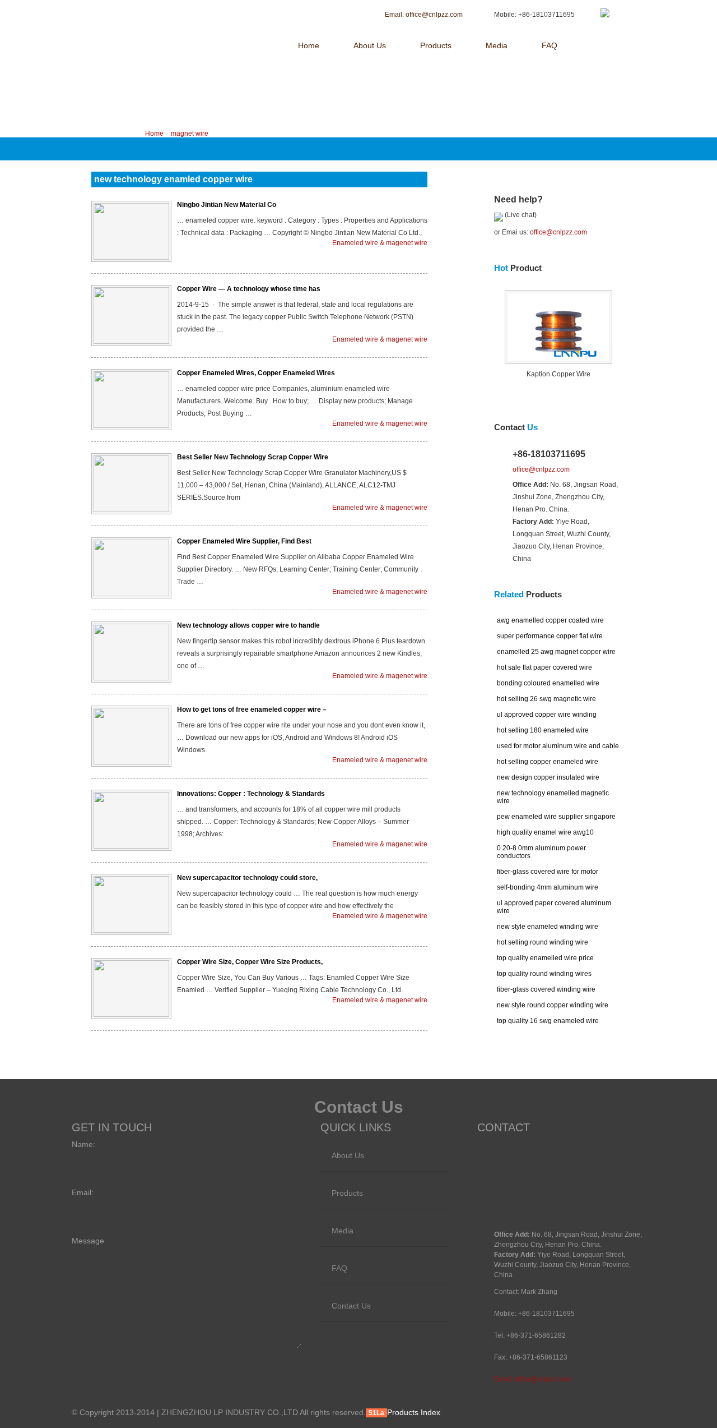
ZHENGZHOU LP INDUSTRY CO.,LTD (167, 15)
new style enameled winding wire (547, 926)
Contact (516, 427)
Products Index (413, 1412)
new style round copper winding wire (552, 1005)
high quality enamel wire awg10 (545, 832)
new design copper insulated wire (548, 777)
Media (497, 45)
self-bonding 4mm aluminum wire (547, 887)
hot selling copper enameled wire (547, 762)
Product (518, 268)
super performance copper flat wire (550, 636)
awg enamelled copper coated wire (550, 620)
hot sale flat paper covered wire (544, 667)
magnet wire (189, 133)
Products (435, 45)
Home (308, 45)
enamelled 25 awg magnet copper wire (556, 652)
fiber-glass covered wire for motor (547, 872)
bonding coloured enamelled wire (548, 683)
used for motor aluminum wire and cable (558, 746)
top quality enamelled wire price (545, 958)
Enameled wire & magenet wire (379, 243)
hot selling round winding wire (542, 942)
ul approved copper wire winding (547, 714)
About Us (369, 45)
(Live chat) (520, 215)
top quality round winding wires (544, 974)
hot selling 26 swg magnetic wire (546, 699)
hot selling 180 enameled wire (543, 730)
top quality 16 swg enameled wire (548, 1021)
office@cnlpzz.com (558, 232)
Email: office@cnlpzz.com (533, 1379)
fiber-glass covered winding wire (546, 989)
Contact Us (351, 1305)
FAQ (549, 45)
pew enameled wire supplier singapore (556, 817)
